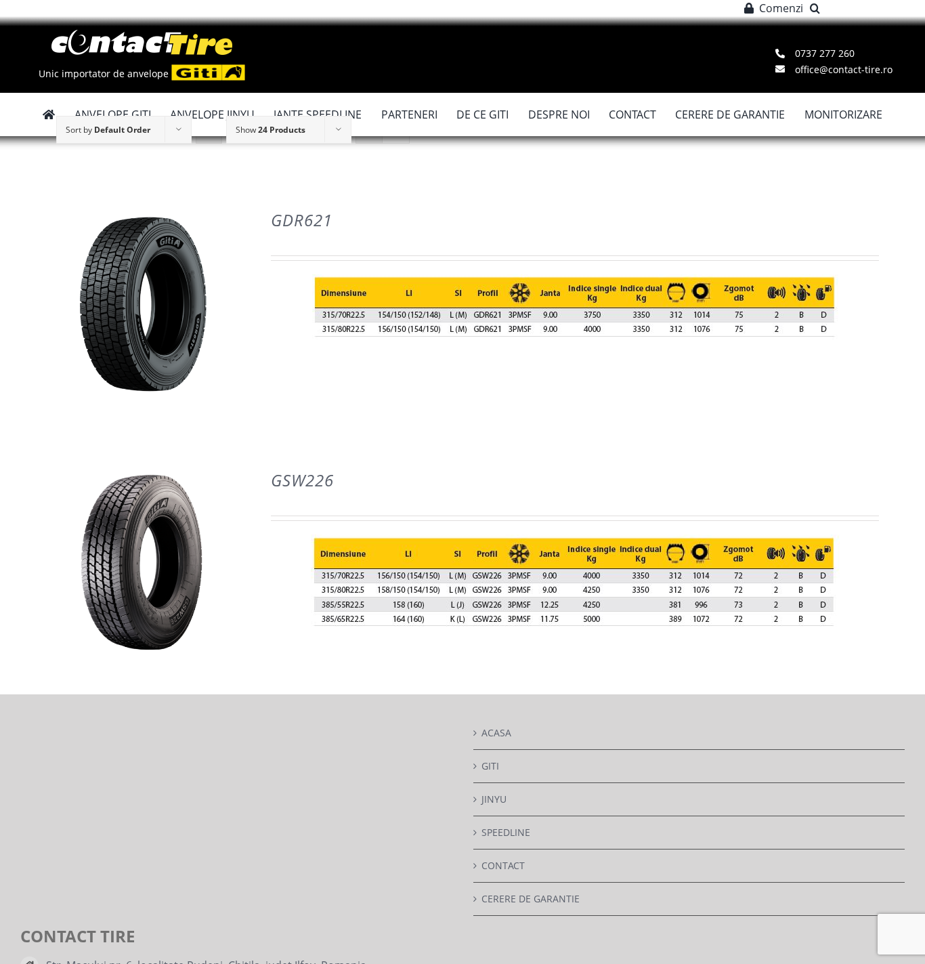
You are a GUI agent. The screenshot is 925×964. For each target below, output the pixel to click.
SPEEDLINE (505, 832)
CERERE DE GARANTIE (530, 898)
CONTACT (503, 865)
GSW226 (302, 480)
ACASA (496, 732)
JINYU (494, 799)
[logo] (141, 34)
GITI (490, 765)
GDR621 (301, 220)
